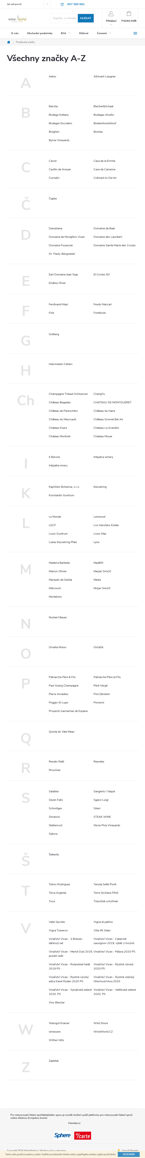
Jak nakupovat (14, 4)
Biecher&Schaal (103, 106)
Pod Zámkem (102, 694)
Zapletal (54, 1061)
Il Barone (54, 457)
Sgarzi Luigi (101, 800)
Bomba (98, 132)
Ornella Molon (57, 647)
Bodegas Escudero (60, 123)
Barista (53, 106)
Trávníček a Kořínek (106, 901)
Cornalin (54, 178)
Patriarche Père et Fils (107, 677)
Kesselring (100, 487)
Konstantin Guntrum (61, 495)
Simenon (54, 817)
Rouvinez (54, 770)
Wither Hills (56, 1040)
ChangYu (99, 394)
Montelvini (55, 597)
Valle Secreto (57, 922)
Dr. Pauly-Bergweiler (62, 254)
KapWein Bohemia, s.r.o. (64, 487)
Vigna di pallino (103, 922)
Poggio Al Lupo (58, 703)
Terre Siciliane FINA (106, 893)
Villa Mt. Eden (102, 930)
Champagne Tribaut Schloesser (68, 394)
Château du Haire (104, 411)
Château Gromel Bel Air (108, 419)
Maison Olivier (58, 571)
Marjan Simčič (102, 571)
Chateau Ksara (58, 428)
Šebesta (54, 854)
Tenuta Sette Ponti (105, 884)
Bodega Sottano (59, 115)
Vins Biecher (57, 1002)
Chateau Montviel (59, 436)
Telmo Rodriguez (59, 884)
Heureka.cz (74, 1123)
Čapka (53, 199)
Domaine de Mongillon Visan (67, 237)
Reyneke (99, 762)
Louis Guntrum (58, 534)
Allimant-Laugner (105, 76)
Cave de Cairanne (104, 169)
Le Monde (55, 517)
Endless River (57, 283)
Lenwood (99, 517)
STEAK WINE (102, 817)
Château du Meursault (62, 419)
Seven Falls (56, 800)
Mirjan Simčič (102, 588)
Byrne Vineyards (59, 140)
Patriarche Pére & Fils (62, 677)
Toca (52, 901)
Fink (51, 313)
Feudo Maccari (103, 304)
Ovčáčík (98, 647)
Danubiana (55, 228)
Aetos (52, 76)
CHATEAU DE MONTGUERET (113, 402)
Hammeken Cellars (60, 364)
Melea (97, 580)
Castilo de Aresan (60, 169)
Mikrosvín (55, 588)
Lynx (96, 542)
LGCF (52, 525)
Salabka (54, 791)
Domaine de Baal (104, 228)
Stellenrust (55, 825)
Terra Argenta (57, 893)
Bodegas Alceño (104, 115)
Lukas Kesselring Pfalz (63, 542)
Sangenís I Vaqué (104, 791)
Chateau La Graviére (106, 428)
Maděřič (98, 563)
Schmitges (55, 808)
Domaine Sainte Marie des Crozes (115, 245)
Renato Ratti (56, 762)
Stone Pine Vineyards (107, 825)
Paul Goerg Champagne (64, 686)
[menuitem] (15, 33)
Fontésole (100, 313)
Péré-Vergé (101, 686)
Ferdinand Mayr (58, 304)
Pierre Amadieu (58, 694)
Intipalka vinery (58, 465)
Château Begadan (60, 402)
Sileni (97, 808)
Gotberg (54, 334)
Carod (52, 161)
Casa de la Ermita (104, 161)
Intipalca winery (103, 457)
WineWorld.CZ (103, 1032)
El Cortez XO (102, 274)
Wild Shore (101, 1023)
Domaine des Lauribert (108, 237)
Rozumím (129, 1154)
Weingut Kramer (59, 1023)
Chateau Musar (103, 436)
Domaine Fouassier (61, 245)
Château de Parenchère (63, 411)
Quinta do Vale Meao (61, 732)
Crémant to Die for (105, 178)
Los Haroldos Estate (106, 525)
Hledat (85, 18)
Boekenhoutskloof (105, 123)
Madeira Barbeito (59, 563)
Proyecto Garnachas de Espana (68, 711)
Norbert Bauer (58, 617)
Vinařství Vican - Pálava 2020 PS (114, 952)
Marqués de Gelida (60, 580)
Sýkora (53, 834)
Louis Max (100, 534)
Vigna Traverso (58, 930)
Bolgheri (54, 132)
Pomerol (99, 703)
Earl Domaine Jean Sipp (63, 274)
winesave (54, 1032)
